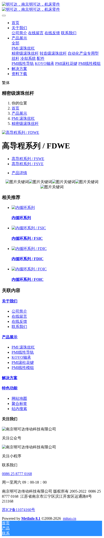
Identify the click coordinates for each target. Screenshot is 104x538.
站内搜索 (19, 409)
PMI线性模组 (23, 368)
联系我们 (19, 327)
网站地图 (19, 398)
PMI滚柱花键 (23, 362)
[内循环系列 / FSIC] (29, 228)
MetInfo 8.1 (30, 518)
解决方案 (9, 378)
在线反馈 (19, 321)
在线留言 (19, 316)
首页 (15, 23)
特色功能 (9, 388)
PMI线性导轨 (23, 352)
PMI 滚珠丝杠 (23, 118)
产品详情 (19, 173)
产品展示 (19, 113)
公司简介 (19, 311)
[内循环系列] (23, 207)
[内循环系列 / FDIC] (29, 249)
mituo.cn (69, 518)
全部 (15, 43)
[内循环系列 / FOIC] (29, 269)
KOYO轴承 (21, 357)
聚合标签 (19, 403)
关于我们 (9, 301)
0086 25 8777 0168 (17, 474)
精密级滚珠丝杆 (25, 123)
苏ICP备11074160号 (18, 510)
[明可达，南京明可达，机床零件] (52, 7)
